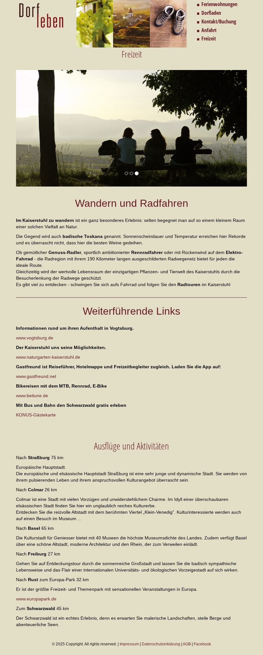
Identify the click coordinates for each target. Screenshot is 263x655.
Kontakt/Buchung (218, 21)
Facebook (202, 644)
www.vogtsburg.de (34, 337)
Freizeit (208, 38)
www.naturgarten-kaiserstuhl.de (48, 357)
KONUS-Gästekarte (36, 414)
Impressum (129, 644)
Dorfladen (211, 12)
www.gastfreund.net (36, 376)
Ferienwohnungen (219, 4)
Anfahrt (208, 30)
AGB (187, 644)
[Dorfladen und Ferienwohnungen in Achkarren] (41, 15)
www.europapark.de (36, 598)
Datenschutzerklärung (161, 644)
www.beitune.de (32, 395)
